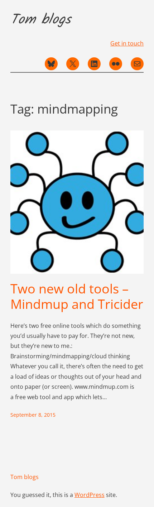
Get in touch (127, 43)
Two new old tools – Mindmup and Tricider (76, 296)
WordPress (89, 495)
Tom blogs (40, 20)
